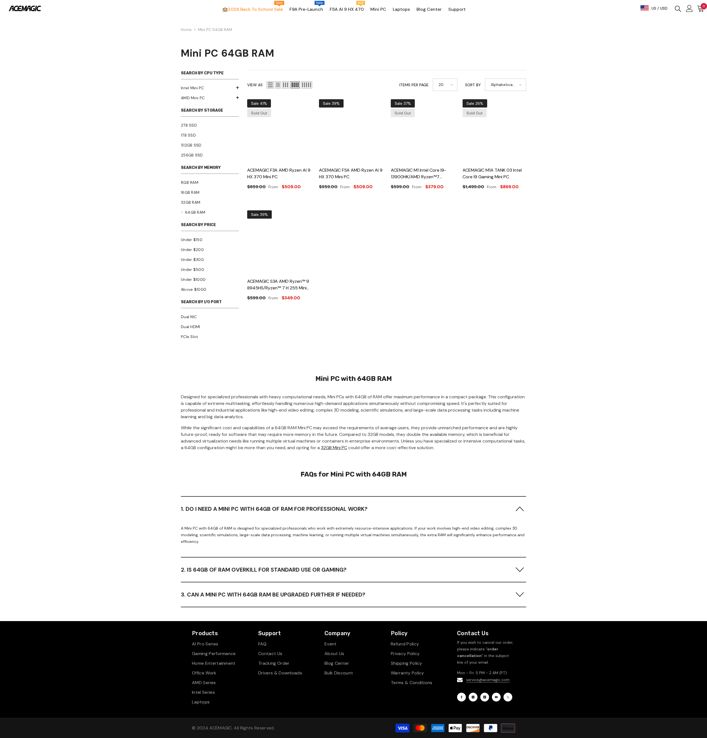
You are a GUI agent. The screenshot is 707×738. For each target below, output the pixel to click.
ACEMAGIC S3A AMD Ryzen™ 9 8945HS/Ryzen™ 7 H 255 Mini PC (278, 284)
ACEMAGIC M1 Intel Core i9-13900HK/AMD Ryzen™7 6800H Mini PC (418, 173)
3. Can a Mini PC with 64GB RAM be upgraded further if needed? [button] (273, 594)
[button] (210, 87)
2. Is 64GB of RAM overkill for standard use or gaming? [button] (264, 569)
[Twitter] (507, 697)
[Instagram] (473, 697)
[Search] (678, 8)
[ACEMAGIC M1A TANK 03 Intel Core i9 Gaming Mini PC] (494, 131)
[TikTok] (484, 697)
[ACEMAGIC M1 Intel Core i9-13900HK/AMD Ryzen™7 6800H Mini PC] (422, 131)
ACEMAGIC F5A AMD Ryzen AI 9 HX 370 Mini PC (350, 173)
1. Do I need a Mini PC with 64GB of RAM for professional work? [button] (274, 508)
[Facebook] (461, 697)
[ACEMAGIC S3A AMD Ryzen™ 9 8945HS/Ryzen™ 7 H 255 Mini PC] (279, 242)
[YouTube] (496, 697)
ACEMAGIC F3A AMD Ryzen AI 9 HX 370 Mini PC (278, 173)
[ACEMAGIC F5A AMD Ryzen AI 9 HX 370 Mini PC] (350, 131)
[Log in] (689, 8)
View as (255, 84)
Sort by (473, 84)
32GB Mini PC (334, 448)
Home (186, 29)
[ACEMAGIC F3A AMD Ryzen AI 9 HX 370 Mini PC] (279, 131)
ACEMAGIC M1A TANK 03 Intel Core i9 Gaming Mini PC (492, 173)
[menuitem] (210, 88)
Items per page (414, 84)
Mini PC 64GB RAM (215, 29)
